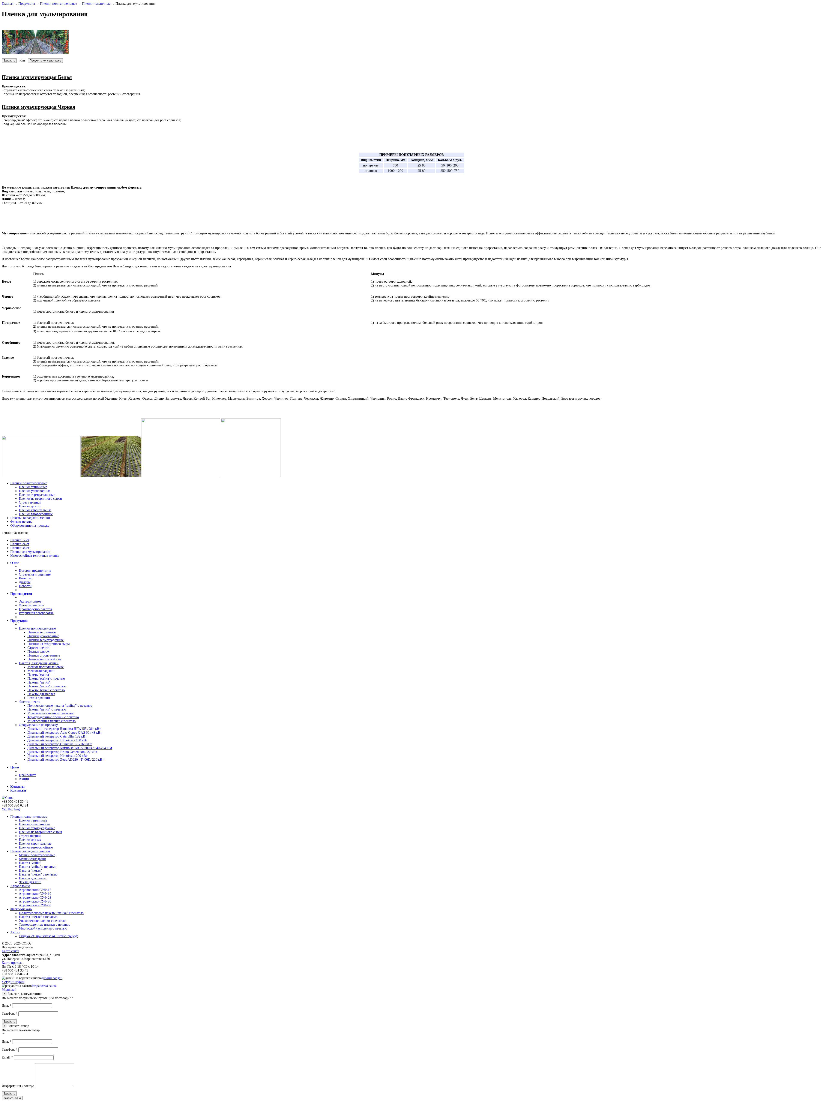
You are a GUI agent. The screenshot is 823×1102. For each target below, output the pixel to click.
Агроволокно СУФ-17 (35, 890)
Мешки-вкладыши (40, 671)
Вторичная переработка (36, 613)
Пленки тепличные (96, 3)
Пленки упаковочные (34, 491)
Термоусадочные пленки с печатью (53, 717)
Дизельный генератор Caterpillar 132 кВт (57, 736)
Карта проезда (12, 962)
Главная (7, 3)
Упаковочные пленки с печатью (50, 713)
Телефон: (10, 1013)
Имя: (6, 1005)
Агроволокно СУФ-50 (35, 905)
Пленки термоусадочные (37, 494)
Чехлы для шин (38, 698)
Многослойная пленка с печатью (51, 721)
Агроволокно (20, 886)
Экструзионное (30, 601)
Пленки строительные (35, 510)
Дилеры (24, 582)
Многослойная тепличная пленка (34, 555)
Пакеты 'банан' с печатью (46, 690)
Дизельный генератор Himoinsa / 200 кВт (57, 755)
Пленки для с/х (30, 506)
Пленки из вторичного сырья (40, 498)
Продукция (26, 3)
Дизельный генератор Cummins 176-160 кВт (59, 744)
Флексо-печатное (31, 605)
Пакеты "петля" (39, 682)
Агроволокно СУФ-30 (35, 901)
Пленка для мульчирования (30, 551)
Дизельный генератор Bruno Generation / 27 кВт (62, 752)
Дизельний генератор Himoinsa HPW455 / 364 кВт (64, 728)
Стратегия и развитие (35, 574)
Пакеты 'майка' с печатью (46, 678)
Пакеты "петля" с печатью (46, 686)
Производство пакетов (35, 609)
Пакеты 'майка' (38, 674)
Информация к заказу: (18, 1086)
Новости (25, 586)
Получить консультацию (45, 60)
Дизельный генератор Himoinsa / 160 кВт (57, 740)
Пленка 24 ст (19, 544)
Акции (24, 779)
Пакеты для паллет (41, 694)
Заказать (9, 60)
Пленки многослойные (36, 514)
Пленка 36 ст (19, 548)
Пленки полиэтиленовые (58, 3)
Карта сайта (10, 951)
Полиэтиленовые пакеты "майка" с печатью (59, 705)
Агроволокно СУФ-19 (35, 893)
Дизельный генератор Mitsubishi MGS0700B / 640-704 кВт (69, 748)
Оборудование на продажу (29, 525)
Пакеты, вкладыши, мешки (30, 518)
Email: (7, 1057)
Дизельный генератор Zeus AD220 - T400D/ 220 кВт (65, 759)
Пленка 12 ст (19, 540)
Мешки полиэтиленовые (45, 667)
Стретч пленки (30, 502)
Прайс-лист (27, 775)
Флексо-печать (21, 521)
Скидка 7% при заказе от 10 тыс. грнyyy (48, 936)
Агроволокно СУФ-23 (35, 897)
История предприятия (35, 570)
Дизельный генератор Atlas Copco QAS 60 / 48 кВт (64, 732)
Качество (25, 578)
